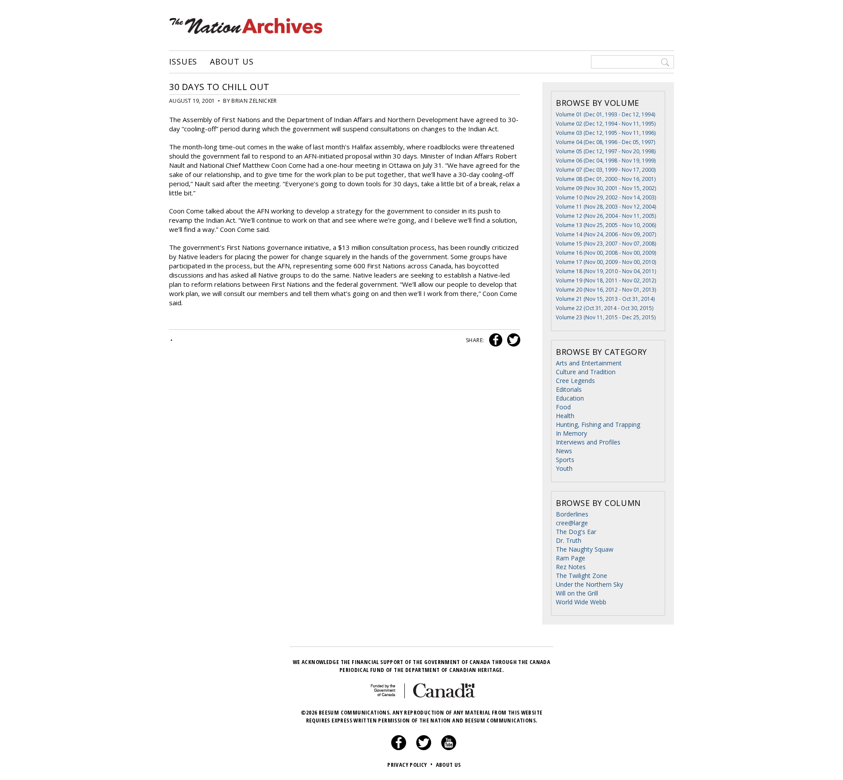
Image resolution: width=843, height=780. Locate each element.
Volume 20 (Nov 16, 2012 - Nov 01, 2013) (606, 289)
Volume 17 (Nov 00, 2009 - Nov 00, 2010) (606, 262)
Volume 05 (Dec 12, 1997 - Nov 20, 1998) (606, 151)
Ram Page (570, 558)
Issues (183, 62)
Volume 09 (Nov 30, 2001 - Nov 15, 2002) (606, 188)
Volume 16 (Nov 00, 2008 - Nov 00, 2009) (606, 252)
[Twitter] (424, 748)
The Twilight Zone (581, 575)
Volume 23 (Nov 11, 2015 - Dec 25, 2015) (606, 317)
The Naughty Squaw (584, 549)
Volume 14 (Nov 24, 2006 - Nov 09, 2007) (606, 234)
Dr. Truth (568, 540)
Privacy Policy (409, 765)
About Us (231, 62)
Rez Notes (571, 567)
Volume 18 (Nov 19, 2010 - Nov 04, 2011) (606, 271)
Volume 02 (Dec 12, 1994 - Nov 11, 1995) (606, 123)
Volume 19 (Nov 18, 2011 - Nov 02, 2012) (606, 280)
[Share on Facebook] (495, 340)
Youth (564, 468)
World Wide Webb (581, 602)
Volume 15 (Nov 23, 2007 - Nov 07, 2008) (606, 243)
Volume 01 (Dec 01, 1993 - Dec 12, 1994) (605, 114)
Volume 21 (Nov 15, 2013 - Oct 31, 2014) (605, 299)
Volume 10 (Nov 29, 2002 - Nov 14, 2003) (606, 197)
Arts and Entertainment (589, 363)
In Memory (571, 433)
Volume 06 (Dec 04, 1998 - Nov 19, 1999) (606, 160)
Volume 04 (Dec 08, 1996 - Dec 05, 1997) (605, 142)
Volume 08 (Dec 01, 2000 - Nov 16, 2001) (606, 179)
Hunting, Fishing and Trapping (598, 424)
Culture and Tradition (586, 372)
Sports (565, 459)
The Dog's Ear (576, 531)
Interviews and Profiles (588, 442)
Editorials (569, 389)
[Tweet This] (512, 340)
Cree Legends (575, 380)
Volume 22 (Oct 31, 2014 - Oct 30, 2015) (604, 308)
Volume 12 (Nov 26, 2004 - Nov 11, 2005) (606, 216)
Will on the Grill (577, 593)
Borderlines (572, 514)
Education (570, 398)
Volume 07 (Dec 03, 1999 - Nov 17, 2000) (606, 169)
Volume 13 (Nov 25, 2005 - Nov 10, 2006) (606, 225)
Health (565, 416)
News (564, 451)
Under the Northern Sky (589, 584)
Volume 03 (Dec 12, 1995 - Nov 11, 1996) (606, 133)
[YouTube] (449, 748)
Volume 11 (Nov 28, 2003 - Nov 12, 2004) (606, 206)
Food (563, 407)
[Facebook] (399, 748)
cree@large (572, 523)
